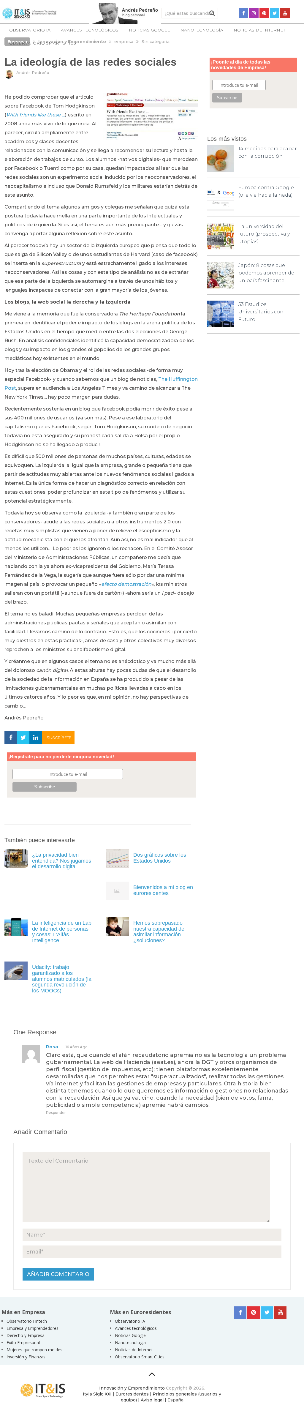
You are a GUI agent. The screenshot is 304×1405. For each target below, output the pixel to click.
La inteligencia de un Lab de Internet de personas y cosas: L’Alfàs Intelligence (61, 931)
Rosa (52, 1046)
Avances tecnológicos (89, 30)
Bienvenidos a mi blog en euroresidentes (163, 890)
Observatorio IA (29, 30)
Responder (56, 1112)
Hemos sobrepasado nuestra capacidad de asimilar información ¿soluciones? (158, 931)
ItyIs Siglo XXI (97, 1394)
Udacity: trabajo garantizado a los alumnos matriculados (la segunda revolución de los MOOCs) (61, 979)
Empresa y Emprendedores (32, 1328)
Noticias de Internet (259, 30)
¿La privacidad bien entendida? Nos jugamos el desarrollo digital (61, 861)
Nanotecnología (201, 30)
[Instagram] (254, 13)
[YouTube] (285, 13)
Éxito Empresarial (23, 1342)
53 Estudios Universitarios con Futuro (261, 311)
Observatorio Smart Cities (42, 43)
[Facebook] (243, 13)
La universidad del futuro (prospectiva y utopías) (264, 234)
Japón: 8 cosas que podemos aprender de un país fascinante (266, 273)
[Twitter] (274, 13)
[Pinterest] (264, 13)
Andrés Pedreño (32, 72)
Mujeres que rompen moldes (34, 1349)
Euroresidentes (132, 1394)
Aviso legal (152, 1400)
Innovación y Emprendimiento (132, 1388)
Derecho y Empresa (26, 1335)
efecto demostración (126, 584)
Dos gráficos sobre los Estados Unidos (159, 858)
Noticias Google (149, 30)
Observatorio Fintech (27, 1321)
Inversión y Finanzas (26, 1357)
